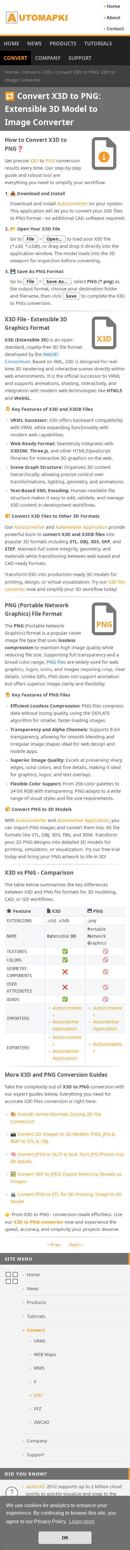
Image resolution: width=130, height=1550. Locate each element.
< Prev (53, 1245)
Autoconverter (72, 204)
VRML (40, 1341)
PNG (50, 161)
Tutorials (98, 43)
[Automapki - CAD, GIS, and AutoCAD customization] (37, 17)
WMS (39, 1368)
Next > (76, 1245)
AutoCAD (35, 1486)
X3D (34, 161)
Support (80, 58)
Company (48, 58)
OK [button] (65, 1537)
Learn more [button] (82, 1521)
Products (63, 43)
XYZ (37, 1409)
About (113, 17)
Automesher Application (81, 527)
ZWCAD (42, 1422)
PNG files (56, 662)
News (34, 43)
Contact (115, 29)
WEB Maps (45, 1354)
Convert (15, 58)
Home (113, 6)
